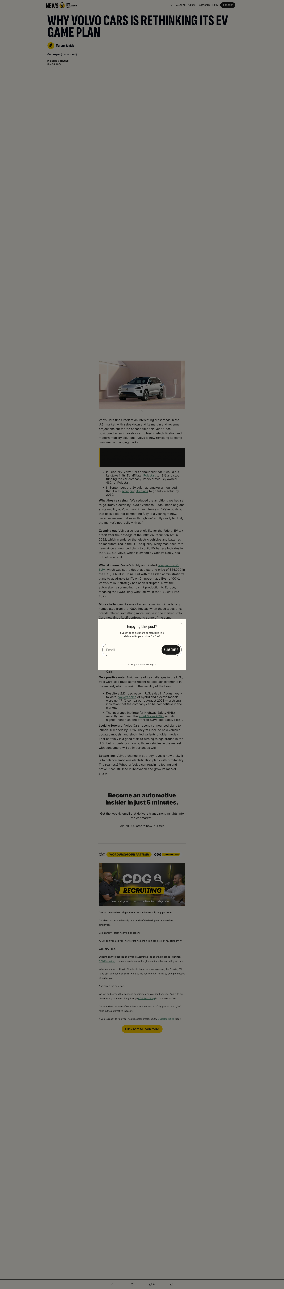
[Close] (181, 624)
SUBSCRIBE (171, 650)
